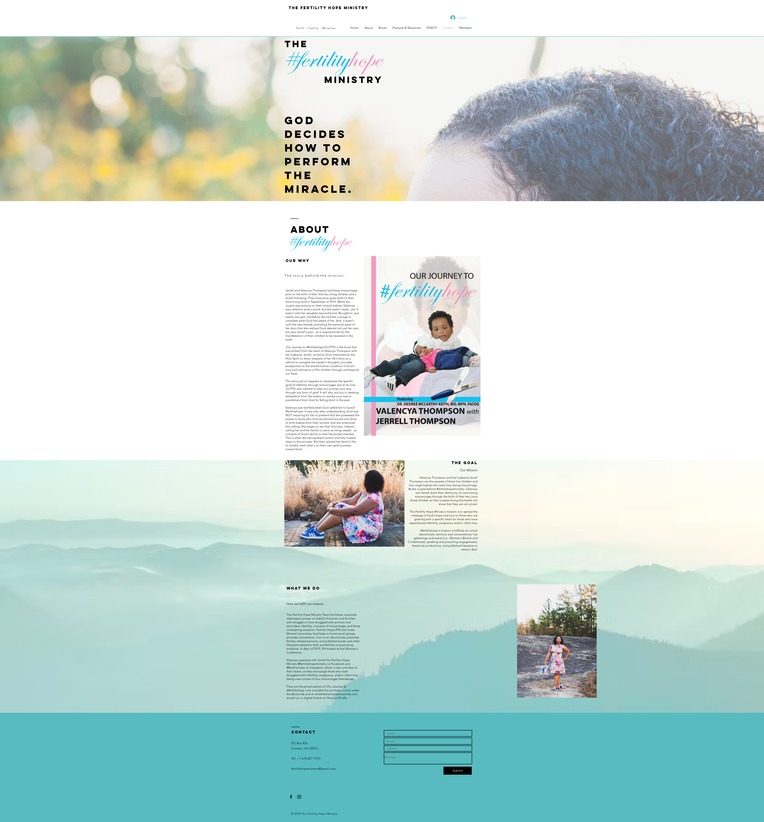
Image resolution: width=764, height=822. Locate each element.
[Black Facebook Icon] (290, 796)
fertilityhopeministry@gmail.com (313, 768)
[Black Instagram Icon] (299, 796)
